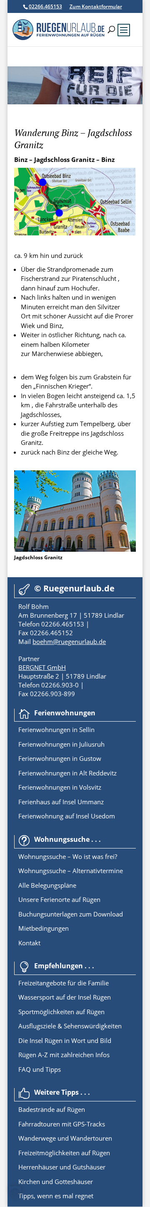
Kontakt (29, 943)
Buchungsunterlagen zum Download (70, 914)
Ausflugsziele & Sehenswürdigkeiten (70, 1026)
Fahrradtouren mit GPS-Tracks (61, 1124)
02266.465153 (45, 6)
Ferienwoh (33, 729)
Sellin (86, 729)
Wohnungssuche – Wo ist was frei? (67, 856)
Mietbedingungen (43, 928)
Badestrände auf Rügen (51, 1109)
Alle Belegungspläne (47, 885)
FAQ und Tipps (39, 1069)
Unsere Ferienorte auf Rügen (59, 899)
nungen (59, 729)
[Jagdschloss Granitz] (75, 549)
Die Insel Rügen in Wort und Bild (64, 1040)
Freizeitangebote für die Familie (63, 983)
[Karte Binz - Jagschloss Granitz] (75, 233)
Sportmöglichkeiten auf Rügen (61, 1012)
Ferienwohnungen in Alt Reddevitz (67, 773)
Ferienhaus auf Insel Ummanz (61, 802)
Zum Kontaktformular (96, 6)
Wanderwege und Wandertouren (65, 1138)
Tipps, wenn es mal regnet (55, 1196)
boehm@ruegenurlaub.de (69, 641)
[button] (15, 1192)
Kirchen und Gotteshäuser (55, 1181)
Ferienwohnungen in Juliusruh (61, 744)
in (74, 729)
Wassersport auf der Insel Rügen (64, 997)
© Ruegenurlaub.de (74, 588)
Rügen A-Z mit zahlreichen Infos (64, 1054)
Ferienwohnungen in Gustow (59, 758)
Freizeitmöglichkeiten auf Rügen (64, 1153)
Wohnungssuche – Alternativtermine (70, 870)
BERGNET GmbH (42, 667)
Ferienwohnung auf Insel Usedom (66, 816)
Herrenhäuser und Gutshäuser (61, 1167)
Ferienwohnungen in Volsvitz (59, 787)
